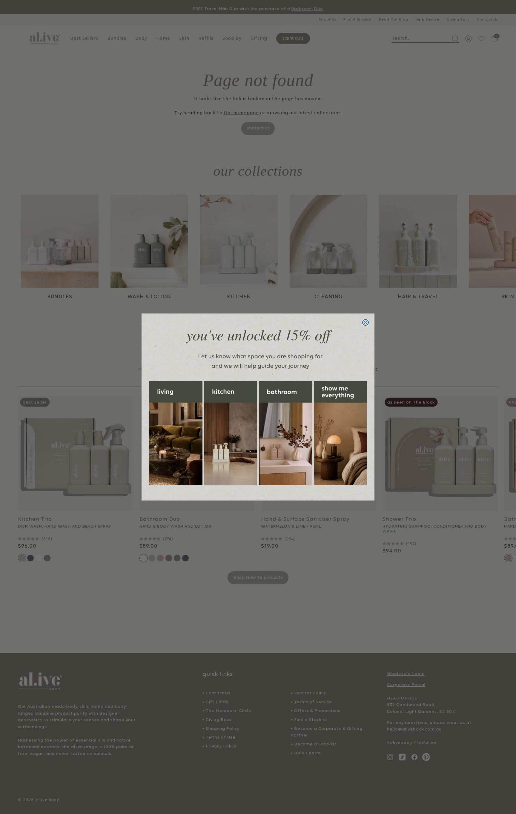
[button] (175, 433)
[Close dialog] (365, 322)
